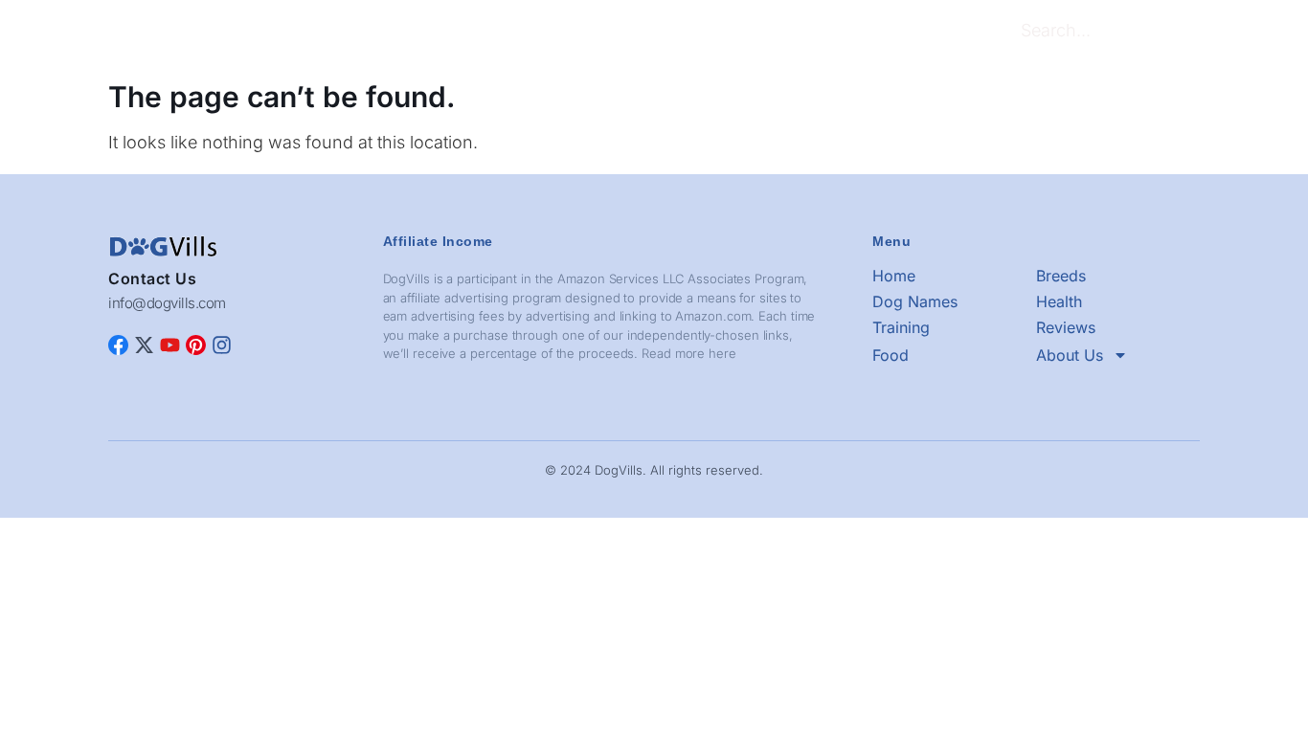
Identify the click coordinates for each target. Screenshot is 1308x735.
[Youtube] (170, 345)
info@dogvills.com (167, 303)
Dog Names (470, 33)
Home (320, 33)
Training (624, 33)
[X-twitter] (144, 345)
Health (553, 33)
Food (768, 33)
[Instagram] (222, 345)
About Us (838, 33)
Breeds (386, 33)
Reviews (701, 33)
